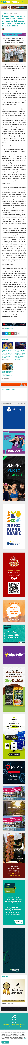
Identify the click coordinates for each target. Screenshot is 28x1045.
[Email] (15, 333)
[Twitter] (6, 333)
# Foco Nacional (13, 13)
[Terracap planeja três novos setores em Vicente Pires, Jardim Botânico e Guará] (7, 366)
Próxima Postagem (22, 403)
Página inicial (5, 13)
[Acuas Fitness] (14, 1009)
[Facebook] (3, 333)
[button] (1, 2)
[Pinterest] (12, 333)
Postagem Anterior (6, 403)
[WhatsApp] (9, 333)
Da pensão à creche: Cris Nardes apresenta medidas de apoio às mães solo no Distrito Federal (7, 354)
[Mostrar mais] (18, 333)
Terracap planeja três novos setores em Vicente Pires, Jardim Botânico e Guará (7, 374)
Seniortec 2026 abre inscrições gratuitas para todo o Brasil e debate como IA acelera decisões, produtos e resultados (20, 355)
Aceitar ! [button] (5, 1042)
